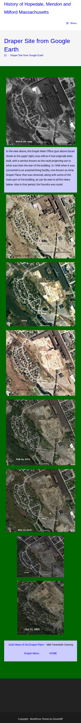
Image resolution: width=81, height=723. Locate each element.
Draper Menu (31, 653)
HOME (53, 653)
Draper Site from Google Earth (26, 55)
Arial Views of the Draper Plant (26, 644)
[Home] (5, 55)
